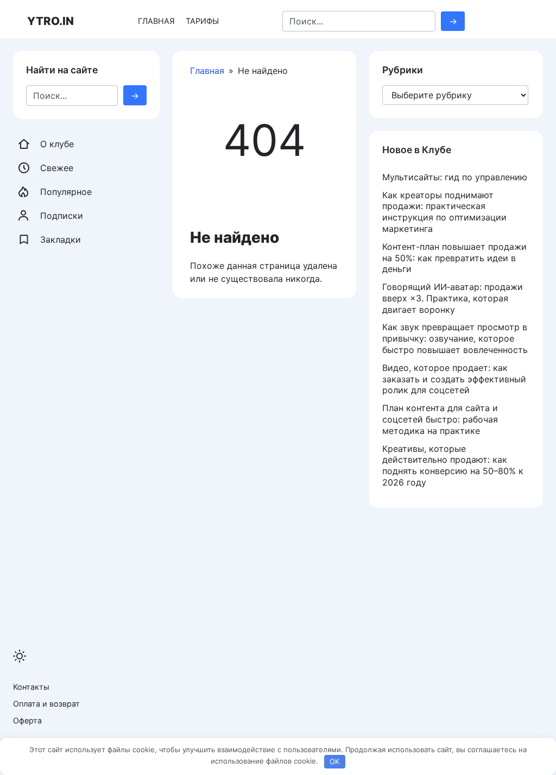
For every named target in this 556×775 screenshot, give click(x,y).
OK (334, 761)
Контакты (31, 686)
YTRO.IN (50, 21)
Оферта (27, 720)
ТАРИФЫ (202, 21)
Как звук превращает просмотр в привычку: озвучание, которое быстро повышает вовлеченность (455, 338)
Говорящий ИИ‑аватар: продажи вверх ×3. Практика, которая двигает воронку (452, 298)
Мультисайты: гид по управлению (454, 177)
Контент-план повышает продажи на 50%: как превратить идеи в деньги (454, 258)
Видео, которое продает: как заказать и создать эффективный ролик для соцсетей (454, 379)
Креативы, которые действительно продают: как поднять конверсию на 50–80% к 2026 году (452, 465)
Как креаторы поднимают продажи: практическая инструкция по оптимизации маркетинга (444, 212)
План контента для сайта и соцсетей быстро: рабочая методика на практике (440, 419)
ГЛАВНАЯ (156, 21)
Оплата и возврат (46, 703)
